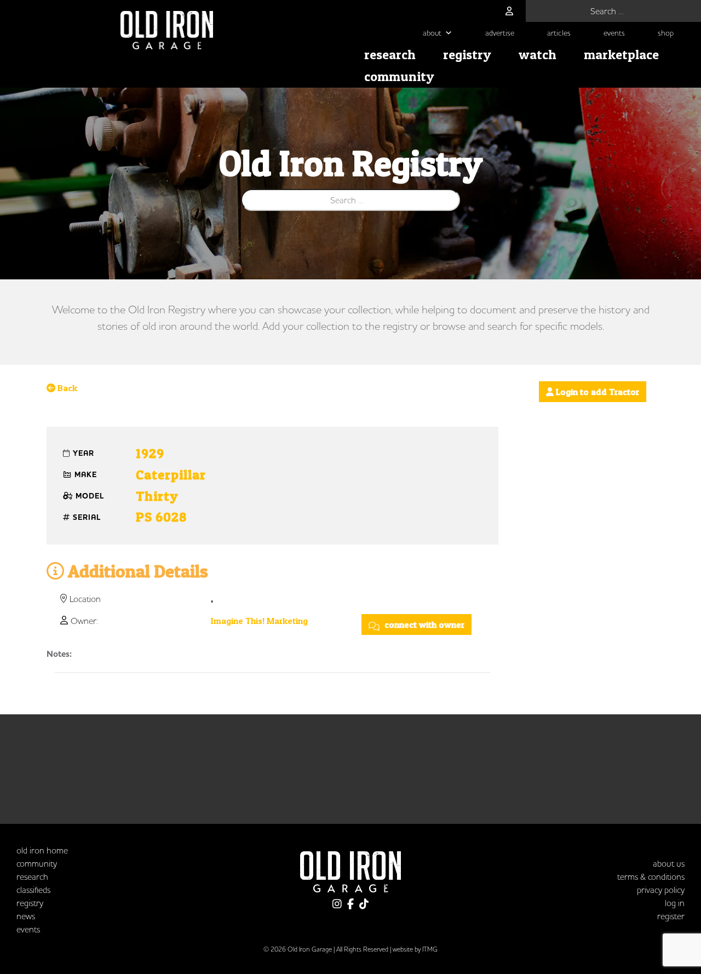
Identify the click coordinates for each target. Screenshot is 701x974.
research (390, 54)
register (671, 915)
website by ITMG (415, 949)
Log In (675, 902)
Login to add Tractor (596, 391)
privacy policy (661, 889)
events (614, 33)
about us (669, 863)
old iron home (42, 850)
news (25, 915)
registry (467, 54)
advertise (499, 33)
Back (66, 387)
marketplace (621, 54)
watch (537, 54)
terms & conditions (651, 876)
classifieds (33, 889)
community (399, 76)
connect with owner (423, 624)
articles (559, 33)
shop (666, 33)
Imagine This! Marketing (259, 620)
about (432, 33)
